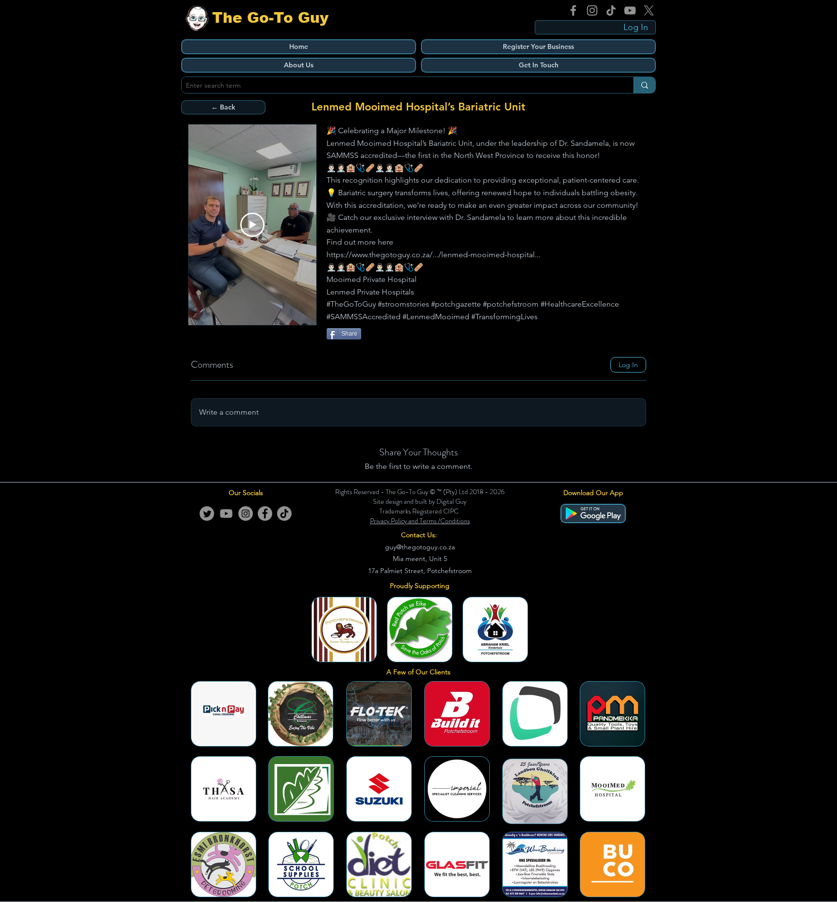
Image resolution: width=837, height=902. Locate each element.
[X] (649, 10)
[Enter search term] (644, 85)
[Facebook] (573, 10)
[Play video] (252, 225)
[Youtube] (226, 513)
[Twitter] (207, 513)
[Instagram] (592, 10)
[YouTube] (630, 10)
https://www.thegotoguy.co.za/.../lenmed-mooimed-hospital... (433, 254)
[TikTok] (611, 10)
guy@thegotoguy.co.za (420, 547)
